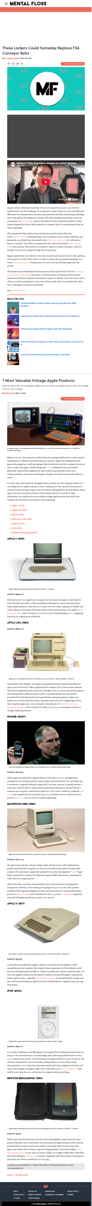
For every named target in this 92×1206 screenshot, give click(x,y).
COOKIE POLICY (18, 1195)
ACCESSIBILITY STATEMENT (54, 1195)
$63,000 (18, 797)
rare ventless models (45, 978)
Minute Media (41, 1204)
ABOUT (15, 1191)
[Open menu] (6, 3)
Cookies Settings (34, 1198)
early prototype (22, 894)
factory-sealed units (68, 1068)
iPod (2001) (17, 528)
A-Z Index (16, 1198)
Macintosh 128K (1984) (22, 519)
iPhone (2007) (18, 514)
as (56, 240)
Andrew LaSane (12, 58)
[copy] (21, 63)
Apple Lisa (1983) (19, 510)
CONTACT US (32, 1191)
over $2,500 (31, 1156)
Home (10, 1175)
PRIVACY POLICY (73, 1191)
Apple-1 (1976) (18, 505)
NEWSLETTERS (50, 1191)
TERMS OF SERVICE (34, 1195)
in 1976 (49, 467)
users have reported (21, 262)
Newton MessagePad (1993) (24, 532)
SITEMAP (70, 1195)
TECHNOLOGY (21, 1175)
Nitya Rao (9, 393)
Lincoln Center (19, 236)
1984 (74, 871)
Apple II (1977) (18, 523)
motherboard (67, 894)
